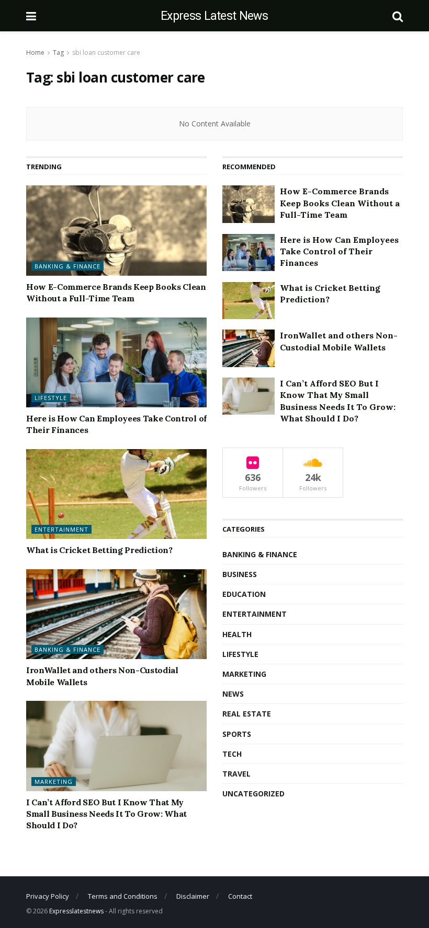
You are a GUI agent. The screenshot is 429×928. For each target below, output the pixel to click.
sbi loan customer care (106, 52)
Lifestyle (51, 398)
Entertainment (61, 529)
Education (244, 594)
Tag (58, 52)
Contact (240, 896)
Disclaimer (192, 896)
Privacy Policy (47, 896)
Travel (236, 774)
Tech (232, 754)
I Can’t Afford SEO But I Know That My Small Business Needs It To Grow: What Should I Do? (106, 814)
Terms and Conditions (122, 896)
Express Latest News (214, 16)
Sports (236, 734)
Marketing (54, 781)
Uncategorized (253, 793)
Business (239, 574)
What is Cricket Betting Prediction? (99, 550)
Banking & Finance (67, 266)
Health (237, 634)
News (233, 694)
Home (35, 52)
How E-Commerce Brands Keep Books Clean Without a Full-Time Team (340, 203)
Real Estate (246, 714)
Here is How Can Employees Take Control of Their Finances (339, 251)
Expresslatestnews (76, 911)
